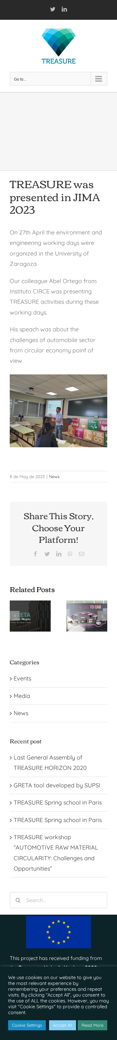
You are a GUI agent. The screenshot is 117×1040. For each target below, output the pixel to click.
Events (22, 678)
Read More (92, 1025)
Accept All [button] (62, 1025)
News (54, 476)
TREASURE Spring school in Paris (58, 802)
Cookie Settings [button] (27, 1025)
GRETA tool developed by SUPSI (57, 785)
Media (22, 696)
